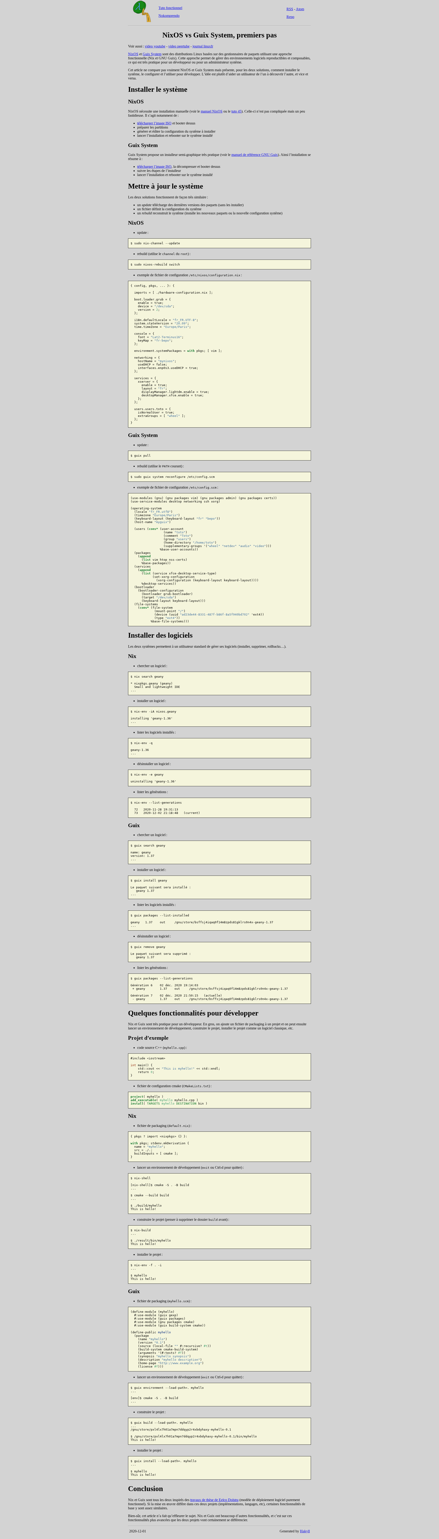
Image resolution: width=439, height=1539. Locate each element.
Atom (300, 9)
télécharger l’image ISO (154, 123)
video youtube (155, 46)
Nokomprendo (168, 16)
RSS (289, 9)
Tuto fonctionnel (170, 8)
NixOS (133, 54)
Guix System (152, 54)
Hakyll (305, 1531)
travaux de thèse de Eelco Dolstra (214, 1500)
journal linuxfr (203, 46)
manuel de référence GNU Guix (254, 155)
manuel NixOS (211, 111)
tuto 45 (236, 111)
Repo (290, 17)
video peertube (179, 46)
